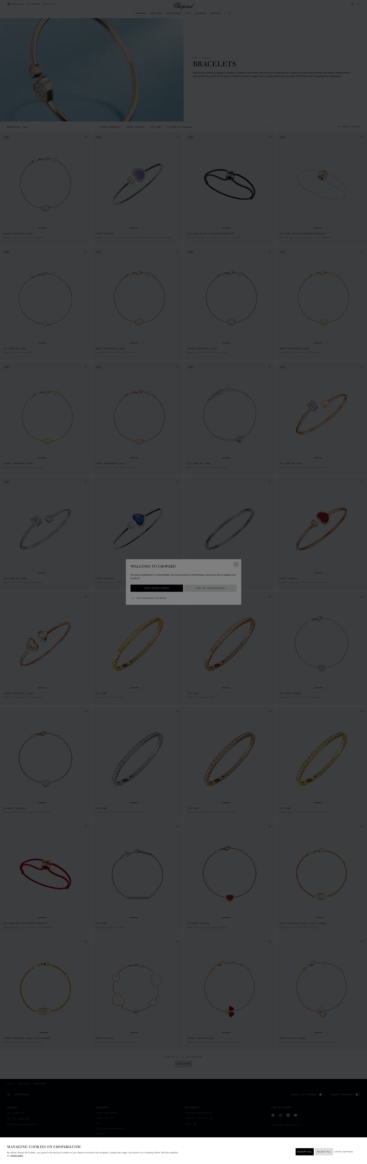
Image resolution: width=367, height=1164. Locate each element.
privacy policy (17, 1155)
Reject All (324, 1152)
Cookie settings (343, 1152)
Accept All (304, 1152)
